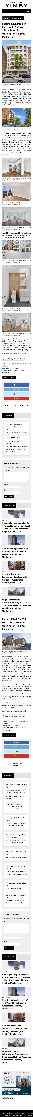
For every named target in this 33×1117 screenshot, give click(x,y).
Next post (23, 406)
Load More (16, 1104)
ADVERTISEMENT (7, 1097)
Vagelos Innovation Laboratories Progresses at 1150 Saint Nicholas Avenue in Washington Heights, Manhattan (16, 605)
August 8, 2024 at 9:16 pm (17, 883)
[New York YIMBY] (16, 5)
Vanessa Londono (9, 89)
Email (6, 490)
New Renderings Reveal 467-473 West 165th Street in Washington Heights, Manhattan (15, 552)
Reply (7, 429)
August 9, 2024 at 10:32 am (17, 895)
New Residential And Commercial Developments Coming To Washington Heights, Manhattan (14, 578)
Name (6, 484)
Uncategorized (9, 377)
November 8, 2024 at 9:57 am (15, 427)
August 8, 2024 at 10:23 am (18, 818)
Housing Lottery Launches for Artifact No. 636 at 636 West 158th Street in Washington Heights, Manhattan (16, 527)
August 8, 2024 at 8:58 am (17, 784)
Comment (7, 470)
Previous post (11, 406)
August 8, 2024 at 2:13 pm (18, 851)
